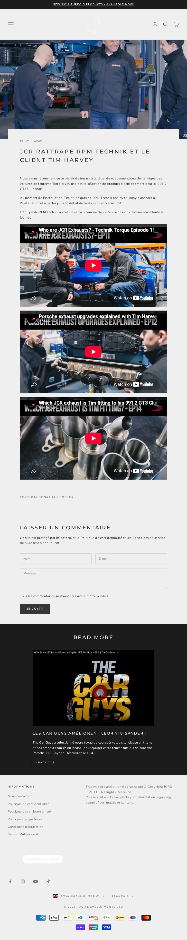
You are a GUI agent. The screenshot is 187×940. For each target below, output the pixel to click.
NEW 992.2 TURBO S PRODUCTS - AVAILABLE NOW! (93, 4)
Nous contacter (19, 796)
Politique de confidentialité (101, 538)
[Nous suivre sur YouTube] (35, 881)
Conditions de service (148, 538)
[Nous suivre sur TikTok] (48, 881)
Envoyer (35, 609)
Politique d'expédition (25, 819)
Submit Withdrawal (23, 834)
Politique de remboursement (30, 811)
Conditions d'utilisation (25, 827)
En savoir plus (43, 762)
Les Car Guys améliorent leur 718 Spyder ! (90, 733)
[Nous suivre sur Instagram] (22, 881)
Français (120, 896)
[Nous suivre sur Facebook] (10, 881)
